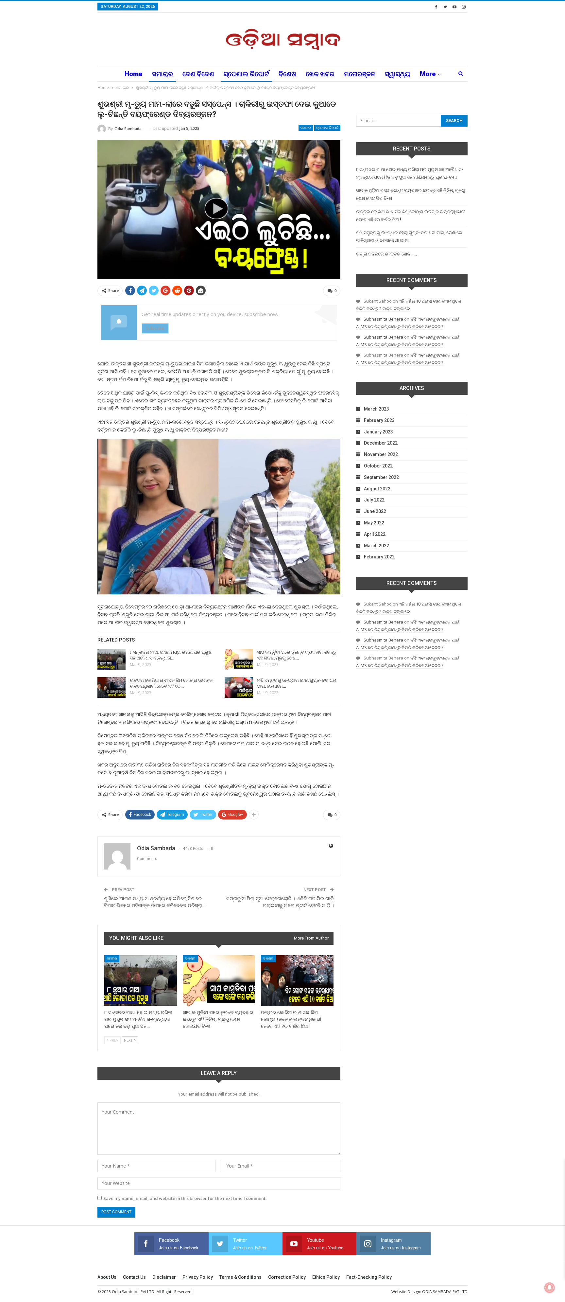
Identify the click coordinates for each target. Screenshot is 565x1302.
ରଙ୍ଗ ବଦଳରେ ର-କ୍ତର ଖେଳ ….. (386, 253)
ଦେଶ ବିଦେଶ (198, 74)
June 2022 (375, 511)
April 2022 (374, 534)
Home (134, 74)
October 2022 (378, 465)
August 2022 (377, 488)
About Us (106, 1277)
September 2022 (381, 477)
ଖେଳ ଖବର (320, 74)
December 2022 (381, 443)
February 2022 (379, 556)
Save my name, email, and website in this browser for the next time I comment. (184, 1198)
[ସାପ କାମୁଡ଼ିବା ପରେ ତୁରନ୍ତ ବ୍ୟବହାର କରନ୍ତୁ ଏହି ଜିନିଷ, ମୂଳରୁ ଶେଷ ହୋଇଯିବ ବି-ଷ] (239, 659)
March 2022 (376, 545)
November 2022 (381, 454)
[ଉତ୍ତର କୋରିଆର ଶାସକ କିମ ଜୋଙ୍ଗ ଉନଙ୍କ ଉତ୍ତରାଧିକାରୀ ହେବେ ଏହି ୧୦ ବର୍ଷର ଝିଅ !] (111, 687)
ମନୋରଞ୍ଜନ (359, 74)
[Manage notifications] (549, 1287)
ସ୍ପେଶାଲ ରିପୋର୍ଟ (246, 74)
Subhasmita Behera (383, 319)
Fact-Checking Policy (369, 1277)
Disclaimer (164, 1277)
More (428, 74)
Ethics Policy (326, 1277)
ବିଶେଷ (287, 74)
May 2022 (374, 522)
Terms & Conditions (240, 1277)
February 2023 (379, 420)
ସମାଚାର (162, 74)
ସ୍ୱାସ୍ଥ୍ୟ (397, 74)
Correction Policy (287, 1277)
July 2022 (374, 499)
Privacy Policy (197, 1277)
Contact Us (134, 1277)
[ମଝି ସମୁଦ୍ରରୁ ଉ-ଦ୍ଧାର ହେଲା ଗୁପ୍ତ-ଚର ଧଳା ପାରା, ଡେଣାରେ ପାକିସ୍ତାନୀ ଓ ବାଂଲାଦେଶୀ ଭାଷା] (239, 687)
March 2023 (376, 409)
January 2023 (378, 431)
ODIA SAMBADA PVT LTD (445, 1291)
